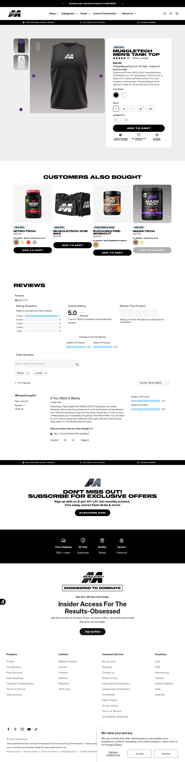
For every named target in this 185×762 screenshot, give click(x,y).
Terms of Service (16, 689)
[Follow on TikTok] (36, 729)
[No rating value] (120, 58)
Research (64, 683)
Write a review (140, 58)
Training (63, 672)
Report (85, 440)
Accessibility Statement (115, 716)
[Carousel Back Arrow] (33, 75)
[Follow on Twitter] (15, 729)
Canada (159, 678)
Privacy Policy (110, 705)
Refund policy (14, 694)
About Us (127, 13)
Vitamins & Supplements (20, 683)
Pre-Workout (14, 667)
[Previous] (62, 3)
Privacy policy (31, 751)
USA (157, 661)
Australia (160, 694)
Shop (52, 13)
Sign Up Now (92, 631)
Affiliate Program (68, 661)
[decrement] (115, 120)
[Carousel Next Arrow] (101, 75)
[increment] (126, 120)
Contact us (108, 672)
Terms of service (49, 751)
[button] (123, 313)
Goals (83, 13)
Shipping (107, 667)
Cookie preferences (90, 751)
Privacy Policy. (114, 744)
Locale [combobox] (38, 373)
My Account (109, 661)
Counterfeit (108, 694)
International (162, 672)
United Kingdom (164, 683)
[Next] (122, 3)
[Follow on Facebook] (8, 729)
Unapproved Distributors (116, 689)
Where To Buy (110, 678)
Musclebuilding (15, 678)
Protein (10, 661)
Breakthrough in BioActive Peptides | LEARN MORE (92, 3)
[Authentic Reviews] (21, 300)
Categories (67, 13)
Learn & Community (104, 13)
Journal (63, 667)
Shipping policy (69, 751)
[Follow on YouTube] (29, 729)
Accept (140, 753)
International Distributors (116, 683)
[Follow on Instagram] (22, 729)
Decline (166, 753)
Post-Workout (14, 672)
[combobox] (157, 382)
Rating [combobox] (20, 373)
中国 (157, 667)
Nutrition (63, 678)
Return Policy (109, 700)
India (157, 689)
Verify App (64, 689)
